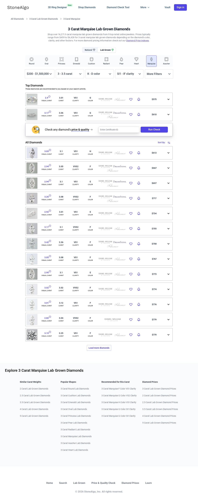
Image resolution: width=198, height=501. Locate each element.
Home (49, 483)
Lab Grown (79, 483)
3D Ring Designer (57, 6)
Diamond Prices (130, 483)
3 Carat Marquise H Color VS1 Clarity (118, 402)
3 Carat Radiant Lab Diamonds (75, 429)
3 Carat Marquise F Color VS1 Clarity (118, 388)
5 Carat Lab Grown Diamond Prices (159, 422)
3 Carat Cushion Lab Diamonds (75, 395)
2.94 (46, 166)
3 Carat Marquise (71, 19)
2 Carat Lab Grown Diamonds (34, 388)
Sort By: (162, 142)
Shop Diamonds (87, 7)
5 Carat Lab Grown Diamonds (34, 416)
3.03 (46, 151)
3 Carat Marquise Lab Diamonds (76, 436)
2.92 (46, 212)
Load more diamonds (99, 348)
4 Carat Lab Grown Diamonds (34, 409)
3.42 (46, 242)
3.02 (46, 287)
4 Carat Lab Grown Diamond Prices (159, 416)
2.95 (46, 272)
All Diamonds (17, 19)
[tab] (89, 50)
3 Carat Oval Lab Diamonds (74, 409)
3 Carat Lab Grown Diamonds (43, 19)
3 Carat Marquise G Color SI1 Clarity (118, 409)
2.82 (46, 318)
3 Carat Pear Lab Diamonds (74, 422)
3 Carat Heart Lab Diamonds (74, 450)
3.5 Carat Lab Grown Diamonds (35, 402)
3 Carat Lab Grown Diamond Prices (159, 388)
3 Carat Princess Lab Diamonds (76, 416)
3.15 (46, 333)
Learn (148, 483)
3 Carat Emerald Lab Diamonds (75, 402)
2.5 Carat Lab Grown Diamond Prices (160, 402)
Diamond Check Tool (118, 7)
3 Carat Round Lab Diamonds (75, 388)
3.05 (46, 257)
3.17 (46, 113)
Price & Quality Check (103, 483)
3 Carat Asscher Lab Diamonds (75, 443)
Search (63, 483)
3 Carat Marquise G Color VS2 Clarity (119, 395)
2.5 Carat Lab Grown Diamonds (35, 395)
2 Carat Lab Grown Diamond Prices (159, 395)
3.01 (46, 303)
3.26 (46, 197)
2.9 (46, 98)
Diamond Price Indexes (137, 40)
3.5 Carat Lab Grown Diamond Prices (160, 409)
